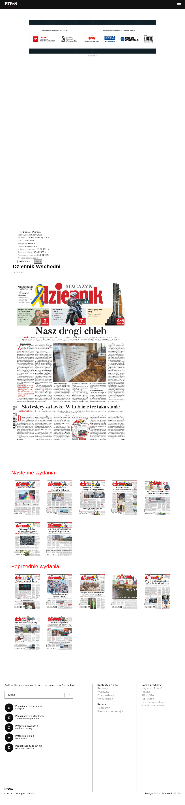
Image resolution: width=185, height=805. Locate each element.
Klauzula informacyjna (110, 711)
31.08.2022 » (43, 255)
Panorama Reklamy (153, 702)
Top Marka (147, 698)
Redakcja (103, 688)
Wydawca (103, 691)
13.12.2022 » (43, 249)
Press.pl (146, 691)
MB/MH (177, 793)
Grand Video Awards (153, 705)
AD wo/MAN (148, 695)
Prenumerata (105, 698)
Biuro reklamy (105, 695)
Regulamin (103, 707)
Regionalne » (31, 246)
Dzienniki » (30, 243)
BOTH (157, 793)
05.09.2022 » (40, 252)
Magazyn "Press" (151, 688)
